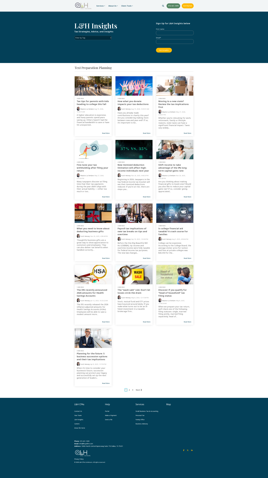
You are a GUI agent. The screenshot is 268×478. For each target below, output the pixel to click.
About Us (112, 6)
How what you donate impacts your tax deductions (133, 103)
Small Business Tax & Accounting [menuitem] (147, 411)
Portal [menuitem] (107, 411)
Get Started (187, 6)
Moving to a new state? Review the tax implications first (173, 104)
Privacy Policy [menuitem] (79, 459)
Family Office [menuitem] (140, 420)
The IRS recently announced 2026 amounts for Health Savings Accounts (92, 292)
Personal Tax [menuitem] (140, 415)
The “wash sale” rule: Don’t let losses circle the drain (134, 291)
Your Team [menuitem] (78, 415)
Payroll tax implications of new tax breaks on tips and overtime (132, 231)
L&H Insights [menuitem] (78, 420)
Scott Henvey (125, 109)
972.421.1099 (173, 6)
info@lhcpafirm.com (86, 444)
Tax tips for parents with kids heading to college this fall (93, 103)
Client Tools (126, 6)
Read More (106, 133)
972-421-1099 (84, 441)
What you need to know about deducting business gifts (93, 230)
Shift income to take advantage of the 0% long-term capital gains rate (172, 167)
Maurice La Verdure (87, 109)
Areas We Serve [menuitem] (79, 428)
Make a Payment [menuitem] (111, 415)
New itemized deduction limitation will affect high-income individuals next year (133, 167)
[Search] (163, 5)
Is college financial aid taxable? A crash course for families (173, 231)
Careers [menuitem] (77, 424)
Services (100, 6)
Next (138, 390)
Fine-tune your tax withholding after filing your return (92, 167)
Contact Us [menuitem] (78, 411)
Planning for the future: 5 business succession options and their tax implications (92, 356)
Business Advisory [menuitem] (142, 424)
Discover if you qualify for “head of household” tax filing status (172, 292)
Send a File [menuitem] (108, 420)
